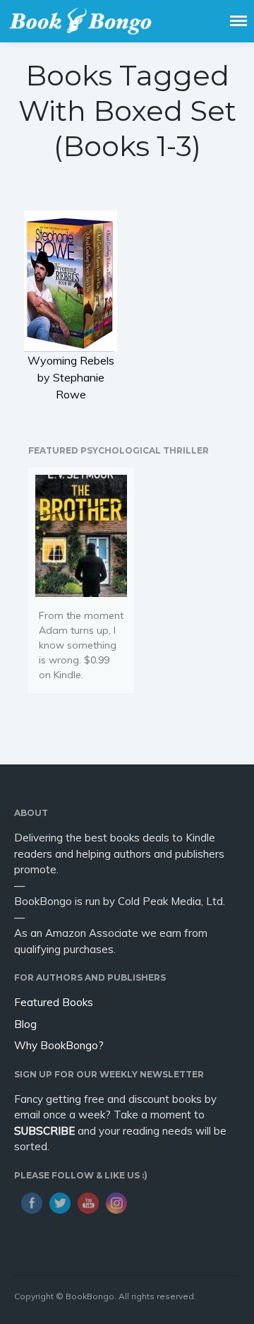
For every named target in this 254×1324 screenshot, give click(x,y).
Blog (25, 1024)
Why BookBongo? (59, 1045)
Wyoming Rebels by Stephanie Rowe (71, 377)
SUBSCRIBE (44, 1130)
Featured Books (53, 1002)
